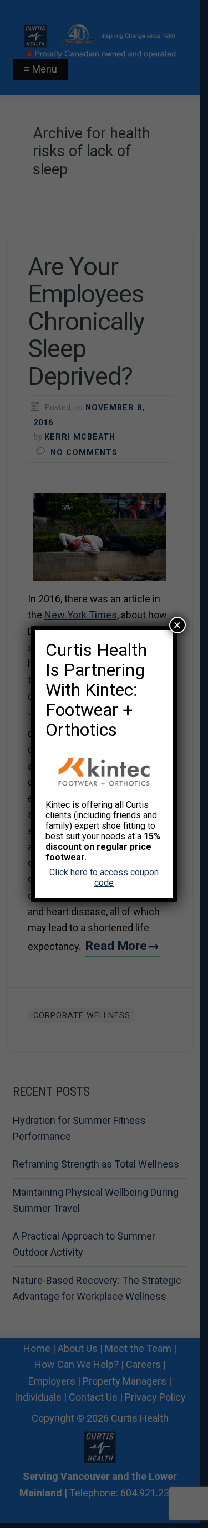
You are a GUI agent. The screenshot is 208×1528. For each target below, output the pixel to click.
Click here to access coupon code (104, 877)
